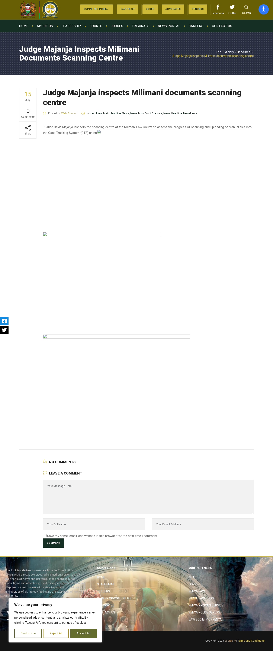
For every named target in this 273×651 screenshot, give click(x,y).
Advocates (106, 605)
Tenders (103, 591)
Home (101, 577)
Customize (28, 633)
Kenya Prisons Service (206, 605)
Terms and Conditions (251, 640)
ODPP (193, 584)
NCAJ (192, 577)
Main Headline (112, 113)
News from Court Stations (146, 113)
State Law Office (202, 598)
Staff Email (106, 584)
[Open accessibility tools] (263, 9)
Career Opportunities (114, 598)
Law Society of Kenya (205, 619)
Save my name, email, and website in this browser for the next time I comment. (102, 536)
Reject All (55, 633)
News (125, 113)
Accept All (83, 633)
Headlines (243, 52)
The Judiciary (225, 52)
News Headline (172, 113)
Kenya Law (197, 591)
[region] (55, 620)
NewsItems (190, 113)
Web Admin (68, 113)
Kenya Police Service (205, 612)
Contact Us (106, 612)
